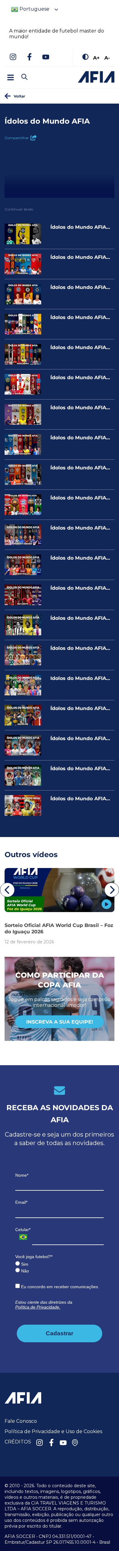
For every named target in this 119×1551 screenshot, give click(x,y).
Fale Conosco (21, 1421)
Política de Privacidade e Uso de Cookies (53, 1431)
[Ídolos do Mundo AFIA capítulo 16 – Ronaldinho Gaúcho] (23, 354)
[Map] (75, 1443)
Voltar (19, 96)
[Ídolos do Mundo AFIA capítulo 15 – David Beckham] (23, 384)
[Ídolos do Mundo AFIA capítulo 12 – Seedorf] (23, 474)
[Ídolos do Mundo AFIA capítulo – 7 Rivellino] (23, 625)
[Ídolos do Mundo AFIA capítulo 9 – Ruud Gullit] (23, 564)
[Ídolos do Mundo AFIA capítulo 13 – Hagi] (23, 444)
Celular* (23, 1229)
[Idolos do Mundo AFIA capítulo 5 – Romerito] (23, 685)
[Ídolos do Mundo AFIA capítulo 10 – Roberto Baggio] (23, 534)
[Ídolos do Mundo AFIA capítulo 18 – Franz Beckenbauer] (23, 294)
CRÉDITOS (18, 1442)
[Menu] (10, 77)
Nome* (21, 1175)
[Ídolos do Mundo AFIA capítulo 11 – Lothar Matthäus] (23, 504)
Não (24, 1270)
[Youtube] (45, 57)
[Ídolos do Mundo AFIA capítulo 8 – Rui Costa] (23, 595)
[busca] (24, 77)
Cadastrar (59, 1333)
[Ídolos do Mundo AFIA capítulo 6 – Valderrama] (23, 655)
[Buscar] (35, 72)
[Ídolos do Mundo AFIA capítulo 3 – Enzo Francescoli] (23, 745)
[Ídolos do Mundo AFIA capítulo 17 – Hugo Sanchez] (23, 324)
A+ (96, 57)
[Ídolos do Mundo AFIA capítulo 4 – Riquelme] (23, 715)
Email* (21, 1202)
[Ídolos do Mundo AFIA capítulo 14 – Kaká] (23, 414)
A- (107, 57)
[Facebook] (29, 57)
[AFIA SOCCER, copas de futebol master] (96, 77)
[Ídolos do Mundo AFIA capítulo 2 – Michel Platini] (23, 775)
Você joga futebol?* (33, 1256)
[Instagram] (12, 57)
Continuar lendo (19, 209)
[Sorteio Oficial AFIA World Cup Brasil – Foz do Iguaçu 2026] (59, 890)
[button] (7, 890)
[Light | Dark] (85, 57)
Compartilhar (17, 138)
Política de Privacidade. (37, 1307)
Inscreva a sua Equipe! (59, 1021)
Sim (24, 1264)
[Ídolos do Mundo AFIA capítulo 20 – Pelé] (23, 234)
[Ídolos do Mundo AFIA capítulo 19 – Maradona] (23, 264)
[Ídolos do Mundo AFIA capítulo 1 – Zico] (23, 805)
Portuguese (33, 9)
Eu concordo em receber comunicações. (59, 1286)
